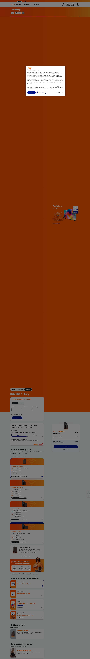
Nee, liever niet (41, 92)
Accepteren (31, 92)
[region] (45, 81)
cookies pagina (52, 87)
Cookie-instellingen (58, 92)
